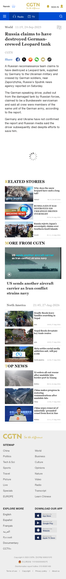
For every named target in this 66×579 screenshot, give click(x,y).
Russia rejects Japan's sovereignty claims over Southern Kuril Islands (46, 226)
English (7, 514)
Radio (20, 16)
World (38, 450)
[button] (6, 199)
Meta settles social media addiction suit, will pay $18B (47, 351)
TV (33, 16)
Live (5, 484)
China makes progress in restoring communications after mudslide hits (47, 394)
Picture (7, 479)
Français (8, 525)
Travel (6, 473)
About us (56, 571)
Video (38, 479)
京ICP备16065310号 (43, 557)
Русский (7, 537)
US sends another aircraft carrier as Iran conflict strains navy (30, 288)
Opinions (40, 467)
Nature (38, 473)
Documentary (10, 542)
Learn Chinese (43, 496)
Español (7, 519)
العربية (6, 531)
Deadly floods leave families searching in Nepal (44, 315)
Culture (39, 461)
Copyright (26, 571)
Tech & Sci (9, 461)
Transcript (40, 490)
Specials (8, 490)
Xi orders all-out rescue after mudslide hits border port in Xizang (46, 375)
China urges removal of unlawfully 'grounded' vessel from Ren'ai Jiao (46, 411)
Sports (7, 467)
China (6, 450)
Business (40, 456)
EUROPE (8, 496)
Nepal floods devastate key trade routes (46, 332)
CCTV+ (7, 548)
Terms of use (12, 571)
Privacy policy (41, 571)
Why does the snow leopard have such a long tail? (47, 191)
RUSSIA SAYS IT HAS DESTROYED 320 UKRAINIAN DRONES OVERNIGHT (45, 210)
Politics (7, 456)
